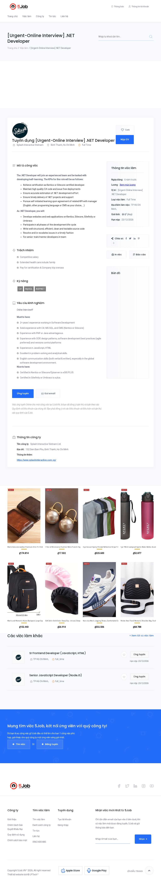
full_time (59, 659)
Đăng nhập (63, 825)
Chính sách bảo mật (17, 840)
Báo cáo (141, 254)
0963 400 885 (39, 842)
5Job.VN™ (22, 870)
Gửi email (49, 393)
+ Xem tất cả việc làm (141, 635)
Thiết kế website (15, 874)
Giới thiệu (11, 819)
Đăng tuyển (51, 744)
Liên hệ (64, 16)
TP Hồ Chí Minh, (41, 659)
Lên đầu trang (135, 871)
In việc (118, 254)
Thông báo (119, 6)
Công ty (40, 16)
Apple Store (73, 870)
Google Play (99, 870)
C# (20, 289)
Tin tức (52, 16)
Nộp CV (125, 139)
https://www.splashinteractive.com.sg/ (36, 460)
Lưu (127, 129)
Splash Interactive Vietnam (30, 145)
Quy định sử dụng (16, 834)
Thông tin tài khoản (140, 6)
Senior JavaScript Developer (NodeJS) (55, 675)
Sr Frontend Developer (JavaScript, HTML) (57, 653)
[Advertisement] (80, 85)
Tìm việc (20, 744)
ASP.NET (40, 289)
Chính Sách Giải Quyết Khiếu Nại (15, 827)
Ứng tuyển (23, 393)
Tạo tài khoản (64, 819)
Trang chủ (12, 16)
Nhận (142, 839)
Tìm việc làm (39, 819)
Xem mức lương (128, 185)
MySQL (28, 289)
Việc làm (26, 16)
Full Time (86, 145)
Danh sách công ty (42, 825)
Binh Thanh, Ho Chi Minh (63, 145)
